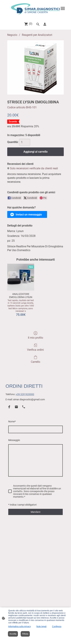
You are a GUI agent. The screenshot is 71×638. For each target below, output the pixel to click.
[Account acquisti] (45, 24)
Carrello (35, 361)
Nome (12, 421)
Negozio (12, 35)
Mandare (35, 512)
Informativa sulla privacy (19, 626)
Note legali (41, 626)
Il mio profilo (35, 337)
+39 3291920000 (25, 394)
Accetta (12, 634)
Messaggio (14, 440)
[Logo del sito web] (35, 9)
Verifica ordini (35, 349)
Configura (56, 626)
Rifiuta (25, 634)
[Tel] (23, 406)
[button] (27, 214)
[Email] (16, 406)
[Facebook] (9, 406)
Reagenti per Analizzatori (37, 35)
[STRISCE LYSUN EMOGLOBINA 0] (35, 67)
